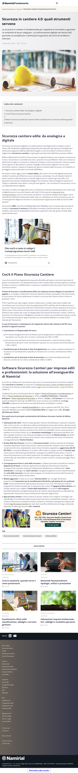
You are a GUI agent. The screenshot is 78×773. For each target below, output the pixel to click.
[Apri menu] (57, 3)
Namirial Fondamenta (8, 9)
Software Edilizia (51, 536)
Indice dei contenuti (13, 104)
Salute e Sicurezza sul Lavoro (32, 536)
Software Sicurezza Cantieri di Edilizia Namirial (53, 385)
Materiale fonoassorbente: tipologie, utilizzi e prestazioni (56, 582)
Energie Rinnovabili (48, 613)
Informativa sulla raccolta (39, 770)
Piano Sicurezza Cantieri (11, 536)
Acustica (44, 575)
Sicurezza (19, 9)
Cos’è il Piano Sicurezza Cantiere (18, 114)
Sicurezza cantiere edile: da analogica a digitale (24, 111)
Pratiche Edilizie (8, 575)
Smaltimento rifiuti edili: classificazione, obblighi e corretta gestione (19, 622)
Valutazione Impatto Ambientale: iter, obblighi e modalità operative (58, 620)
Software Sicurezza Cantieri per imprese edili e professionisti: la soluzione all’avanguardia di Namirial (38, 121)
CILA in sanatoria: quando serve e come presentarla (19, 582)
